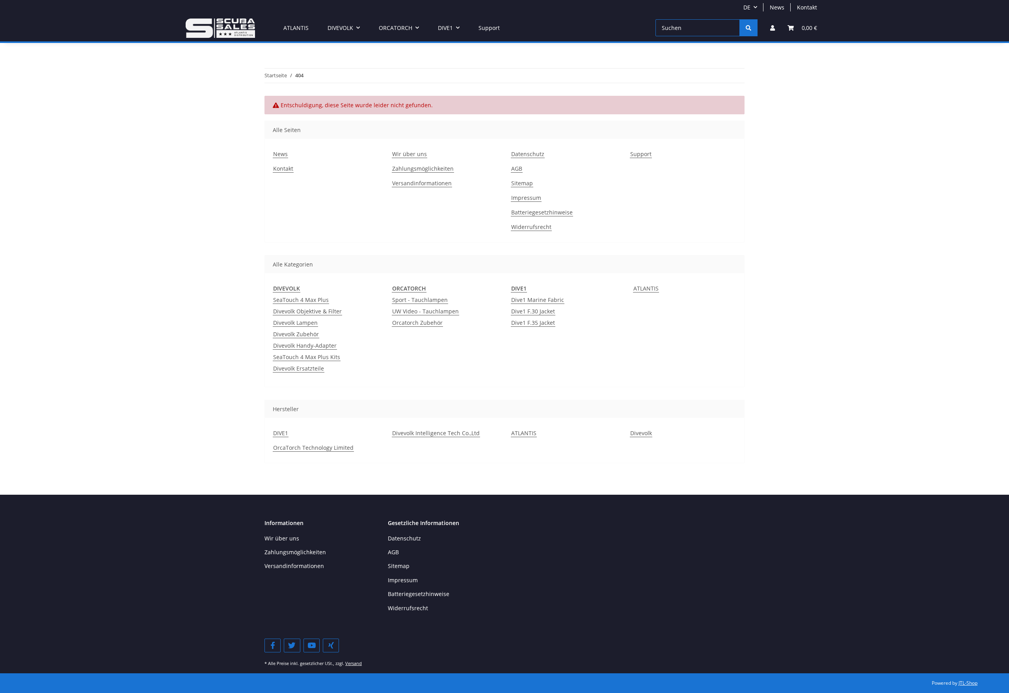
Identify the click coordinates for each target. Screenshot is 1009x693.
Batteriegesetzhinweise (542, 212)
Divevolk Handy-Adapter (305, 345)
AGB (516, 168)
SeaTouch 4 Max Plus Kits (306, 357)
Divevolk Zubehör (296, 334)
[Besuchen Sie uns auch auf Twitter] (292, 645)
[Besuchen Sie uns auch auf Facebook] (272, 645)
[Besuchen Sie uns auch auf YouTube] (311, 645)
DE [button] (746, 7)
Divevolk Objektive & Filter (307, 311)
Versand (353, 663)
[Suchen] (748, 27)
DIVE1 (280, 433)
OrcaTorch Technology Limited (313, 447)
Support (489, 28)
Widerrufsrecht (531, 227)
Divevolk (641, 433)
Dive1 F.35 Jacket (533, 322)
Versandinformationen (422, 183)
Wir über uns (409, 154)
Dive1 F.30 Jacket (533, 311)
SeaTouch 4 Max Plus (301, 300)
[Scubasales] (220, 28)
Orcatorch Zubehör (417, 322)
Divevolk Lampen (295, 322)
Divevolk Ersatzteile (298, 368)
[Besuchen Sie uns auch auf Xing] (331, 645)
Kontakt (807, 7)
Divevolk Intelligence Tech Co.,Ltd (436, 433)
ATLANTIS (646, 288)
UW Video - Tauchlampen (425, 311)
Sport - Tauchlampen (420, 300)
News (777, 7)
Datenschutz (527, 154)
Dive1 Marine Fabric (537, 300)
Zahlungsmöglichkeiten (423, 168)
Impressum (526, 197)
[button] (772, 27)
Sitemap (522, 183)
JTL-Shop (968, 683)
